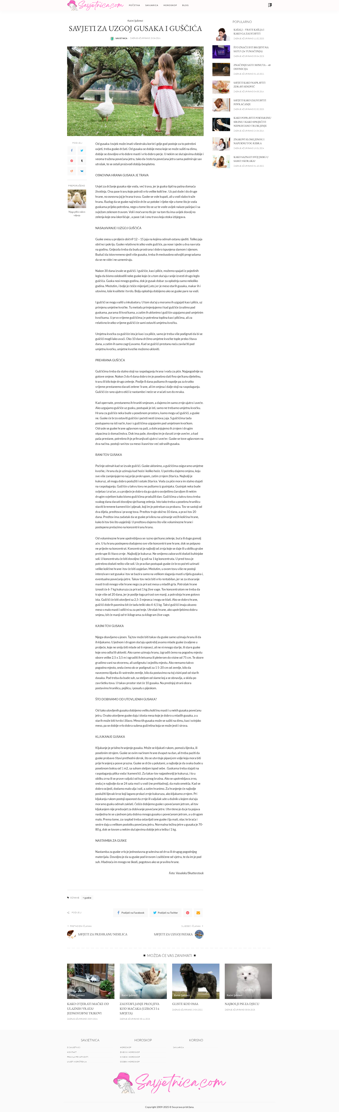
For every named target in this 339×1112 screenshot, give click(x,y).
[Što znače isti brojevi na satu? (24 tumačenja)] (221, 51)
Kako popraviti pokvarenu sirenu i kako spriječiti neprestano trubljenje (252, 121)
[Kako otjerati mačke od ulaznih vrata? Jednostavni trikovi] (90, 981)
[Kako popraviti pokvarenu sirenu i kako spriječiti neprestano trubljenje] (221, 124)
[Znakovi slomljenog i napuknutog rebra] (221, 144)
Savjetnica (121, 38)
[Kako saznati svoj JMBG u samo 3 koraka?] (221, 161)
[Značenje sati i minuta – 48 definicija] (221, 69)
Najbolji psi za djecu (242, 1004)
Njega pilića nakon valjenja (77, 213)
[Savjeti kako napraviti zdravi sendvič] (221, 87)
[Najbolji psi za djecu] (248, 981)
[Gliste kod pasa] (195, 981)
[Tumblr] (82, 161)
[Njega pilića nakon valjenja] (77, 199)
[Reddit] (71, 171)
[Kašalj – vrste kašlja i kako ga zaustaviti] (221, 34)
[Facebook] (71, 150)
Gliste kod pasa (185, 1004)
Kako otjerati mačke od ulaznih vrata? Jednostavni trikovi (88, 1008)
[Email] (198, 912)
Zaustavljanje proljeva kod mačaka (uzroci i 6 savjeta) (139, 1008)
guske (87, 897)
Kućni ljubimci (135, 20)
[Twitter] (82, 150)
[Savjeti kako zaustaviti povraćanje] (221, 104)
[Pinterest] (71, 161)
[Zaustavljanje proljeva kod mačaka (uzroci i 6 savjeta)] (143, 981)
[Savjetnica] (95, 5)
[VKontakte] (82, 171)
